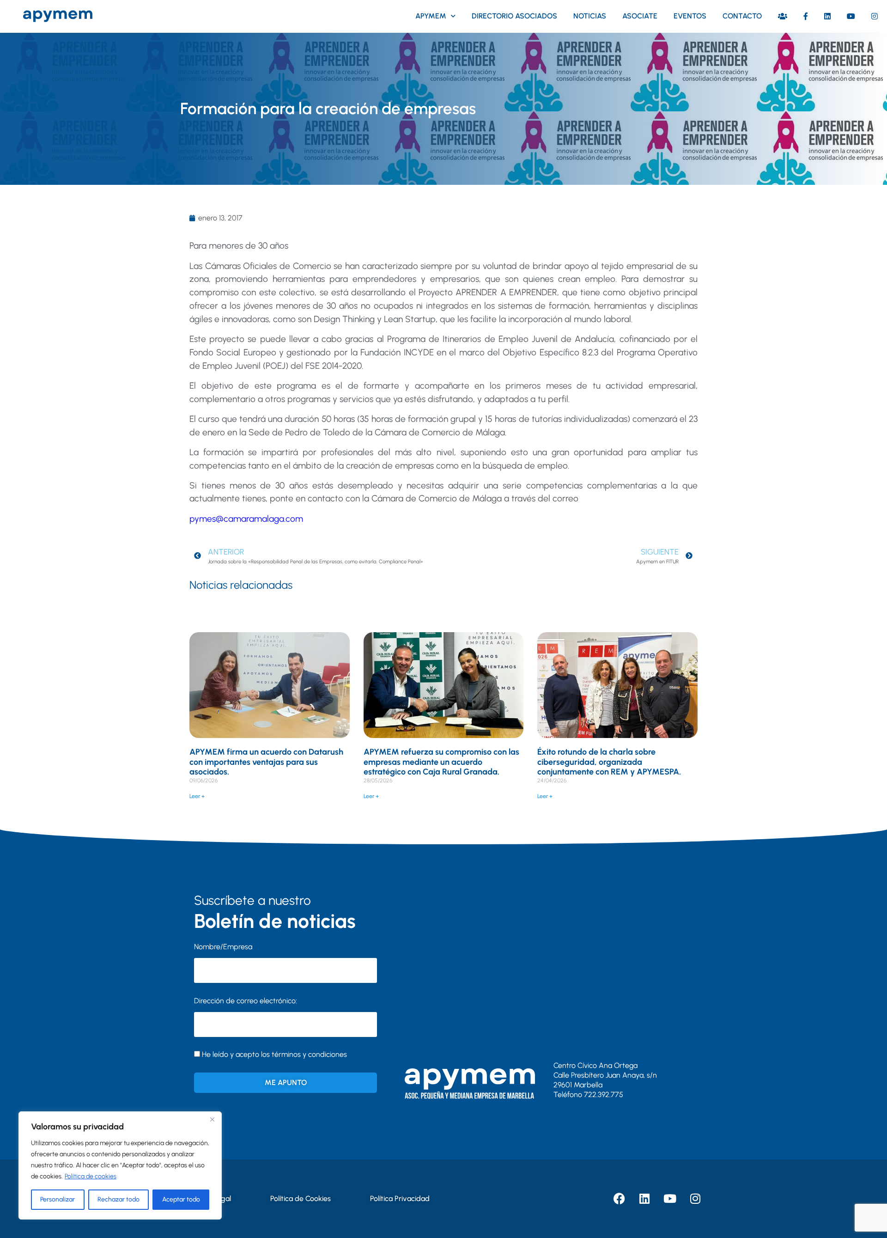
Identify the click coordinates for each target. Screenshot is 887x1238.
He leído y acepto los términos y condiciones (274, 1054)
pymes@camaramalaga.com (246, 518)
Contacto (742, 16)
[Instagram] (695, 1198)
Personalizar (57, 1199)
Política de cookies (90, 1176)
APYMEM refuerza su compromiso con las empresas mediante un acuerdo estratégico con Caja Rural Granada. (441, 762)
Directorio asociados (514, 16)
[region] (120, 1165)
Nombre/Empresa (223, 946)
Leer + (197, 796)
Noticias (589, 16)
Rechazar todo (118, 1199)
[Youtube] (669, 1198)
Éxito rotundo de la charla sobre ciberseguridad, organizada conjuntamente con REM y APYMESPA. (609, 762)
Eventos (690, 16)
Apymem (430, 16)
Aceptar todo (181, 1199)
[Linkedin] (644, 1198)
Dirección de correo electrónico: (245, 1000)
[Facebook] (619, 1198)
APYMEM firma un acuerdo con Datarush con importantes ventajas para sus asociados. (266, 762)
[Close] (212, 1119)
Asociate (639, 16)
